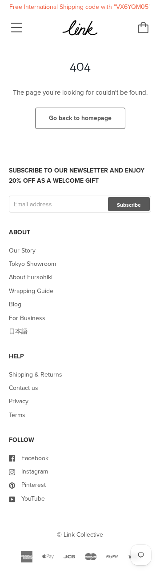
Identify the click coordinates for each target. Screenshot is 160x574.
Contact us (23, 388)
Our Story (22, 250)
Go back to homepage (80, 118)
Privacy (18, 401)
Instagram (34, 471)
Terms (17, 415)
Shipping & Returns (35, 374)
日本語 (18, 331)
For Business (27, 318)
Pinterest (33, 485)
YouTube (33, 498)
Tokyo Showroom (32, 264)
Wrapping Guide (31, 291)
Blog (15, 304)
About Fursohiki (30, 277)
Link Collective (83, 534)
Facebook (34, 458)
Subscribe (129, 205)
